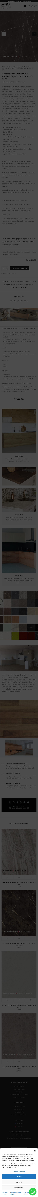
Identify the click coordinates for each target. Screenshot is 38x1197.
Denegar (19, 1182)
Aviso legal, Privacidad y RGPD (16, 1193)
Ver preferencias (19, 1188)
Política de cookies (4, 1193)
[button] (35, 1151)
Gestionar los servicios (19, 1171)
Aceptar (19, 1177)
